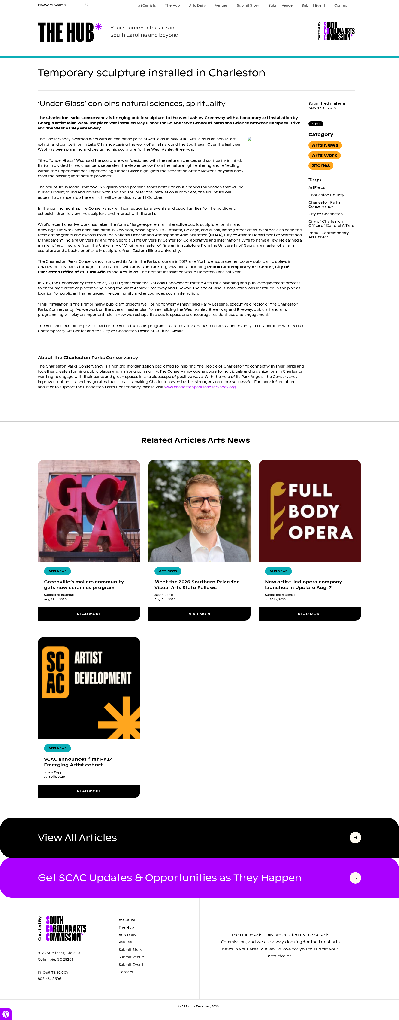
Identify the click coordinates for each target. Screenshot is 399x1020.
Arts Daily (197, 5)
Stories (321, 165)
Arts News (325, 145)
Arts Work (324, 155)
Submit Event (313, 5)
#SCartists (147, 5)
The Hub (172, 5)
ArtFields (316, 187)
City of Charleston (325, 214)
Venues (221, 5)
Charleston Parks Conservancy (324, 204)
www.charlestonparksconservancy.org (200, 387)
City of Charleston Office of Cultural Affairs (331, 223)
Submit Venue (281, 5)
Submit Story (248, 5)
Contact (341, 5)
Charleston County (326, 195)
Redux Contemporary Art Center (328, 235)
